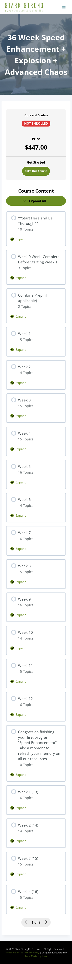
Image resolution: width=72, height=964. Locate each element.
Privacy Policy (32, 952)
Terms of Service (14, 952)
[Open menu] (63, 7)
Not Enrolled (36, 123)
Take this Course (36, 171)
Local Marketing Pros (36, 956)
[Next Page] (46, 922)
